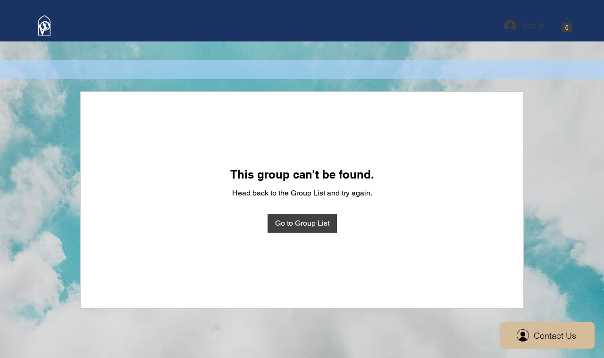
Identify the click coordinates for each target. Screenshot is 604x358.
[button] (567, 25)
